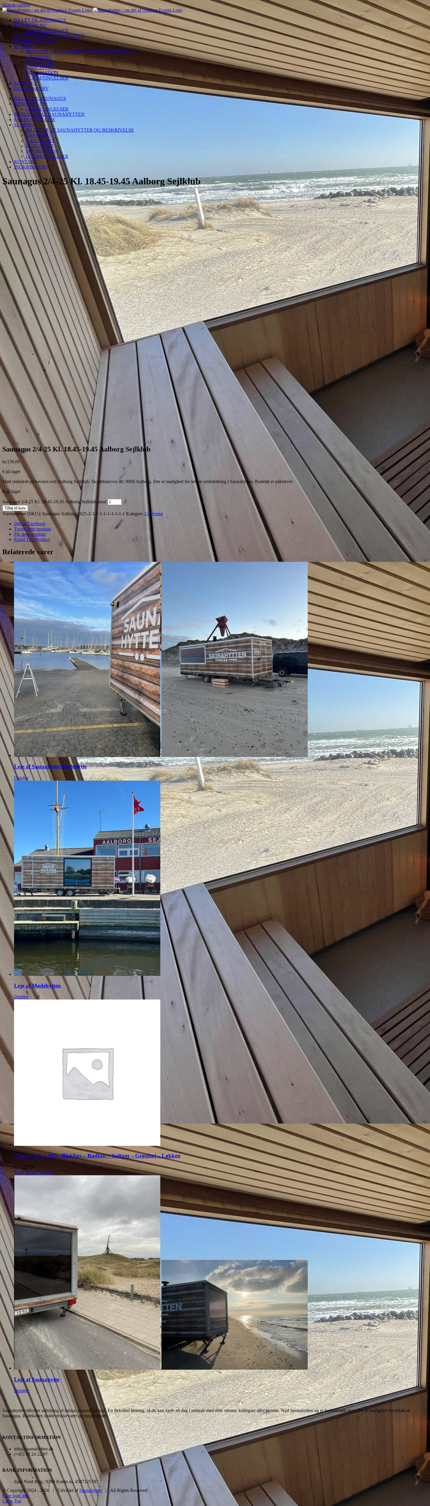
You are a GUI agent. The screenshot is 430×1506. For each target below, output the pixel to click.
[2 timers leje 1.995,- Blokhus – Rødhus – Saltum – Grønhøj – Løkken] (221, 1073)
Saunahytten (90, 1490)
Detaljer (21, 777)
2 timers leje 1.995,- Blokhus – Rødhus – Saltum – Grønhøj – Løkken (97, 1156)
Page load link (15, 1495)
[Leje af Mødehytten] (221, 879)
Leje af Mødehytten (37, 986)
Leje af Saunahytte (36, 1379)
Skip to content (16, 4)
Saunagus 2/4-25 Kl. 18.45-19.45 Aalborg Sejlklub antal (54, 501)
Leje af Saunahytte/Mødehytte (50, 766)
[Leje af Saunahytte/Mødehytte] (221, 660)
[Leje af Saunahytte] (221, 1273)
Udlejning (154, 513)
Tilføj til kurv (15, 508)
